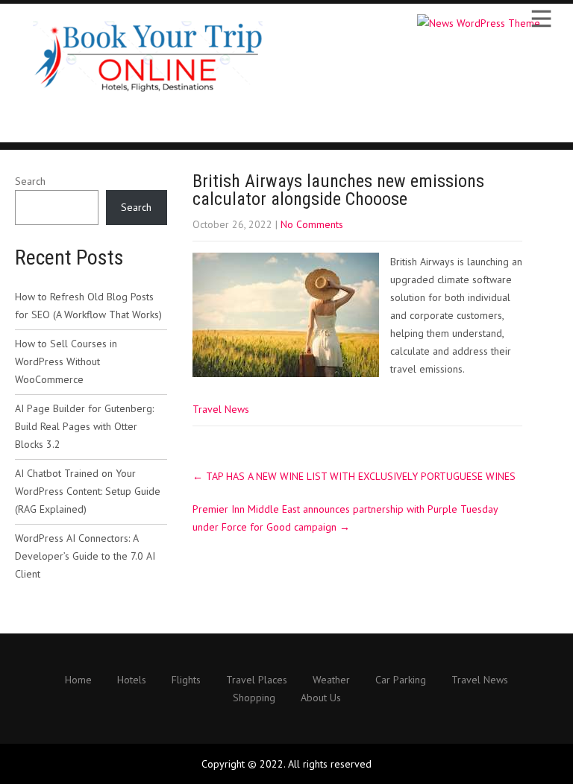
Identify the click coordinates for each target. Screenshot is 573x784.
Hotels (131, 680)
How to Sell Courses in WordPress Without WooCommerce (66, 361)
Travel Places (256, 680)
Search (30, 181)
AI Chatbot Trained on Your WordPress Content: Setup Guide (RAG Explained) (87, 491)
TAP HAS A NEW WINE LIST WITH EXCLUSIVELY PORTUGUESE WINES (354, 476)
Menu (540, 19)
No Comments (312, 224)
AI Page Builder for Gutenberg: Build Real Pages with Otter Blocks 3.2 (84, 426)
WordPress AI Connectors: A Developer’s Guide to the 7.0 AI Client (85, 556)
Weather (331, 680)
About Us (321, 698)
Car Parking (400, 680)
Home (78, 680)
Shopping (254, 698)
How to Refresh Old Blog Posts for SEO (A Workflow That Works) (88, 305)
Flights (186, 680)
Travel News (220, 409)
